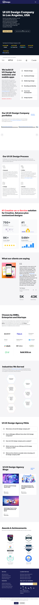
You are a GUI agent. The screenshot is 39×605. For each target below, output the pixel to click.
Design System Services (5, 578)
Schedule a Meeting (7, 31)
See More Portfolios (33, 115)
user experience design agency (16, 120)
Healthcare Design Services (6, 583)
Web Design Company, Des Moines (25, 577)
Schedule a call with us (6, 98)
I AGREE (16, 603)
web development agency (16, 368)
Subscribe (35, 583)
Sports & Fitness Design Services (7, 587)
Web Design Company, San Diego (25, 578)
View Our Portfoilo (19, 31)
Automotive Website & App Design (7, 586)
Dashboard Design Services (6, 575)
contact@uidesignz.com (25, 591)
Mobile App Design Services (6, 577)
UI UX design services (5, 91)
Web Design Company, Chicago (25, 575)
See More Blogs (33, 469)
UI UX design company (28, 177)
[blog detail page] (11, 478)
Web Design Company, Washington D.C (26, 574)
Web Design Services (5, 574)
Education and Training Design (6, 584)
